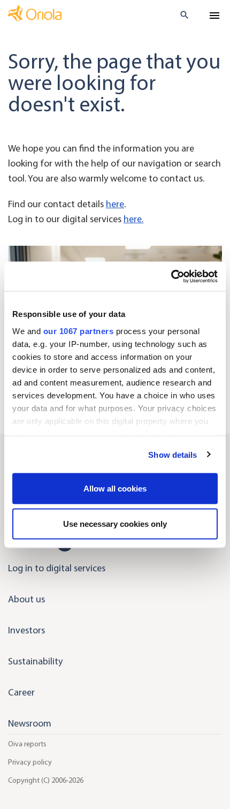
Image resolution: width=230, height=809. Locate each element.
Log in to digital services (56, 568)
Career (21, 692)
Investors (26, 630)
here (115, 204)
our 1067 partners (78, 330)
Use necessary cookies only (115, 523)
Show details (172, 454)
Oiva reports (27, 743)
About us (26, 599)
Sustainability (35, 661)
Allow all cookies (115, 488)
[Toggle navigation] (214, 15)
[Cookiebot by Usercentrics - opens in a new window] (171, 276)
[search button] (180, 15)
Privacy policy (30, 762)
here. (133, 219)
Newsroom (29, 723)
